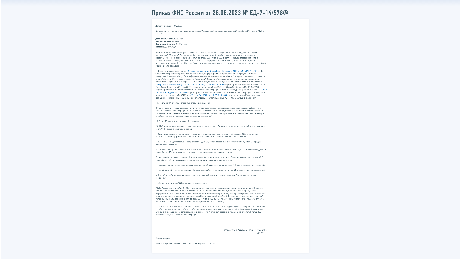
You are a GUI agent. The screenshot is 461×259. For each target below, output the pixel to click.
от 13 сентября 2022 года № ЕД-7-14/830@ (208, 95)
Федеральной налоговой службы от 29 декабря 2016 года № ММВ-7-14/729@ (223, 71)
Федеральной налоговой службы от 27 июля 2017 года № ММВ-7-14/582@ (189, 84)
